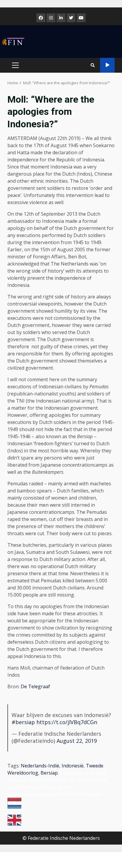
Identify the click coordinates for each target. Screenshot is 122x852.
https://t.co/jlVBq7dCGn (66, 722)
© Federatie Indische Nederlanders (61, 838)
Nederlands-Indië (40, 765)
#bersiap (23, 722)
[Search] (93, 65)
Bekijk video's (107, 65)
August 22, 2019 (77, 740)
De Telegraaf (35, 686)
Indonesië (73, 765)
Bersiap (49, 773)
